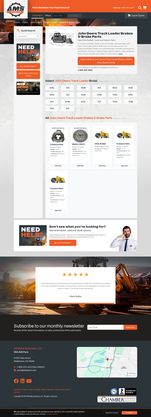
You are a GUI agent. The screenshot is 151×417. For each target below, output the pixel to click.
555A (83, 94)
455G (52, 94)
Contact (17, 392)
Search (25, 389)
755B (130, 101)
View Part (58, 166)
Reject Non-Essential (112, 413)
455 (99, 88)
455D (114, 88)
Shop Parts (18, 389)
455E (130, 88)
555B (99, 94)
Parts (25, 22)
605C (130, 94)
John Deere (36, 22)
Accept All (129, 413)
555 (67, 94)
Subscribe (130, 327)
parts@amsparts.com (26, 370)
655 (52, 101)
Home (17, 22)
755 (99, 101)
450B (83, 88)
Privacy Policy (60, 389)
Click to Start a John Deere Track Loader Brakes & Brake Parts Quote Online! (106, 61)
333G (52, 88)
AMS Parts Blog (34, 389)
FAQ (67, 389)
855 (67, 108)
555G (115, 94)
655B (67, 101)
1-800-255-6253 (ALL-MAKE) (30, 367)
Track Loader (50, 22)
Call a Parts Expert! (29, 66)
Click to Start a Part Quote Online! (28, 74)
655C (83, 101)
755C (52, 108)
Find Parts (37, 15)
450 (67, 88)
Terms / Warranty (47, 389)
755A (115, 101)
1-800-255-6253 (127, 8)
